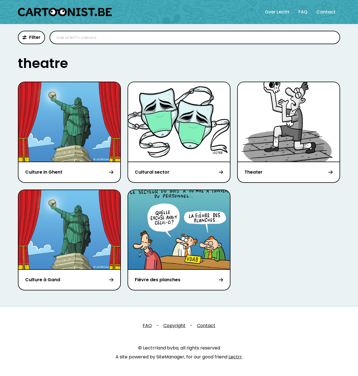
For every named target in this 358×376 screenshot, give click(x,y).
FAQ (302, 12)
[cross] (332, 37)
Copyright (174, 325)
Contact (326, 12)
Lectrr (235, 357)
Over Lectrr (277, 12)
